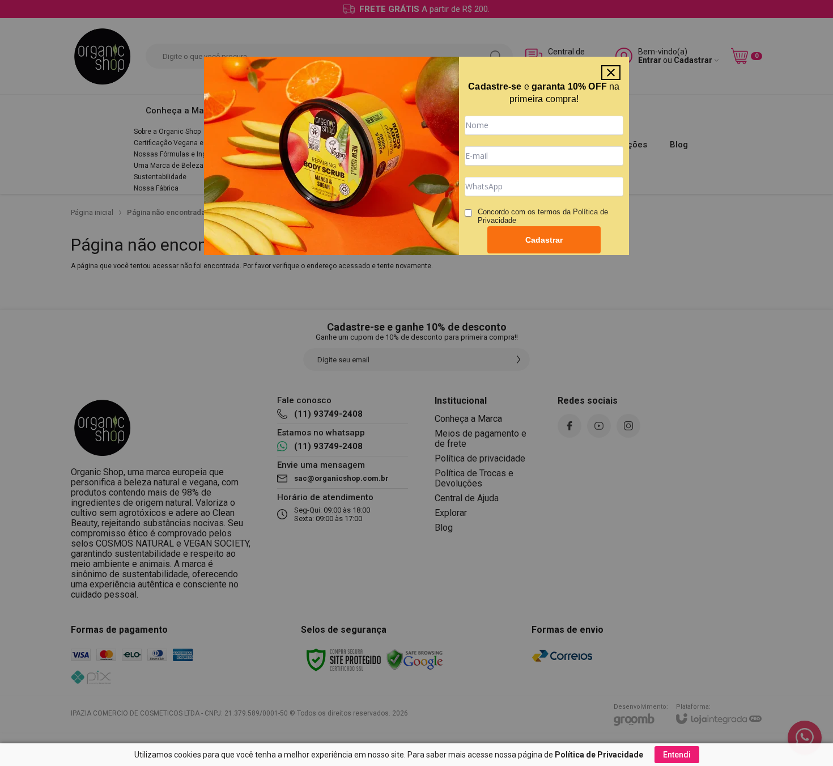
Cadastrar (544, 239)
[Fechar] (610, 72)
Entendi (677, 754)
